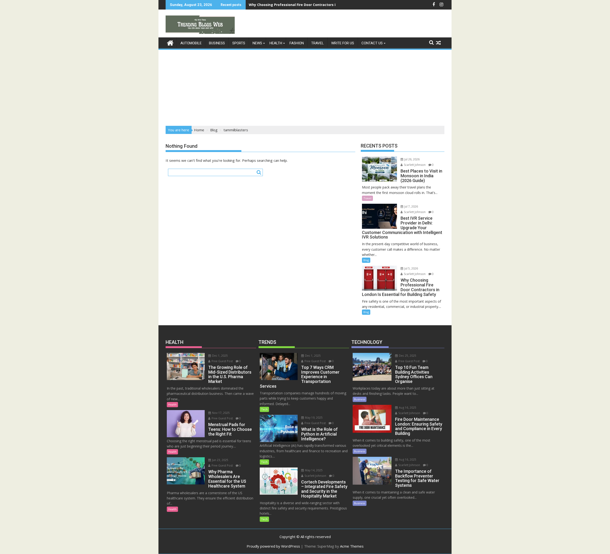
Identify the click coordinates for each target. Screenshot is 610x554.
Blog (366, 260)
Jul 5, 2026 (411, 268)
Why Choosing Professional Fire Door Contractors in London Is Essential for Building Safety (327, 4)
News (257, 43)
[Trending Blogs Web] (170, 42)
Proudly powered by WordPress (273, 546)
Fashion (297, 43)
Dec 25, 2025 (407, 356)
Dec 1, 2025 (219, 356)
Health (275, 43)
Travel (317, 43)
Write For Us (342, 43)
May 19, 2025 (313, 418)
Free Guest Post (222, 361)
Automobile (191, 43)
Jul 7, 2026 (411, 206)
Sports (238, 43)
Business (217, 43)
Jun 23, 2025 (219, 460)
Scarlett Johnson (414, 165)
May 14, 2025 (313, 470)
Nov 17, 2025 (220, 413)
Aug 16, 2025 (407, 408)
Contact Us (372, 43)
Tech (264, 409)
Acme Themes (352, 546)
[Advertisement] (305, 86)
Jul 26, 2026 (412, 159)
